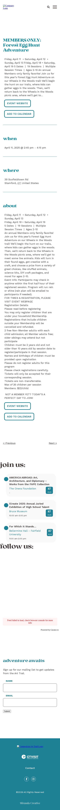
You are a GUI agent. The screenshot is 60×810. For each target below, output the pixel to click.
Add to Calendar (19, 113)
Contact (30, 768)
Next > (53, 443)
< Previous (9, 443)
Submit (7, 711)
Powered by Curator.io (50, 630)
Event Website (17, 103)
